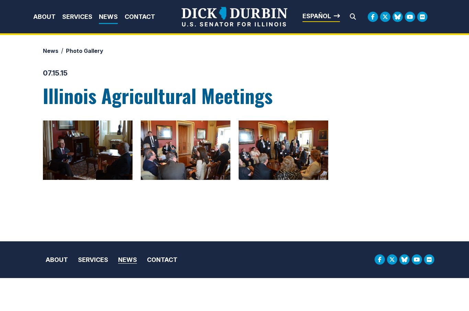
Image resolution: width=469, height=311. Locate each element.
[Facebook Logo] (373, 17)
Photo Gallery (84, 50)
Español (316, 16)
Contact (140, 16)
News (108, 16)
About (44, 16)
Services (77, 16)
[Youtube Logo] (410, 17)
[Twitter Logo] (385, 17)
